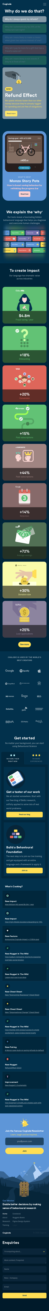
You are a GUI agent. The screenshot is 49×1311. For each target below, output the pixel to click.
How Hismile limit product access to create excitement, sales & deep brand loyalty (22, 1031)
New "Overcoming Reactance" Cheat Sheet (22, 995)
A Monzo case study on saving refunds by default (24, 1050)
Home (5, 1214)
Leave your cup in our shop (15, 977)
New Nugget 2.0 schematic (16, 1085)
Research (6, 1221)
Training (6, 1225)
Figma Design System (21, 1221)
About (5, 1218)
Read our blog (24, 814)
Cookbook (17, 1214)
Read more (11, 113)
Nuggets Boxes (19, 1218)
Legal (15, 1225)
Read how (25, 194)
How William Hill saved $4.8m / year (19, 904)
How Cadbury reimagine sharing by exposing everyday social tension (23, 958)
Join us (24, 870)
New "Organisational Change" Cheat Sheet (22, 1012)
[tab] (24, 19)
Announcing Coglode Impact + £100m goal (22, 939)
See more (24, 644)
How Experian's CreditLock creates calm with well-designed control (23, 1104)
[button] (45, 4)
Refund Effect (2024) (13, 1068)
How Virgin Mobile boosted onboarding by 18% (23, 922)
